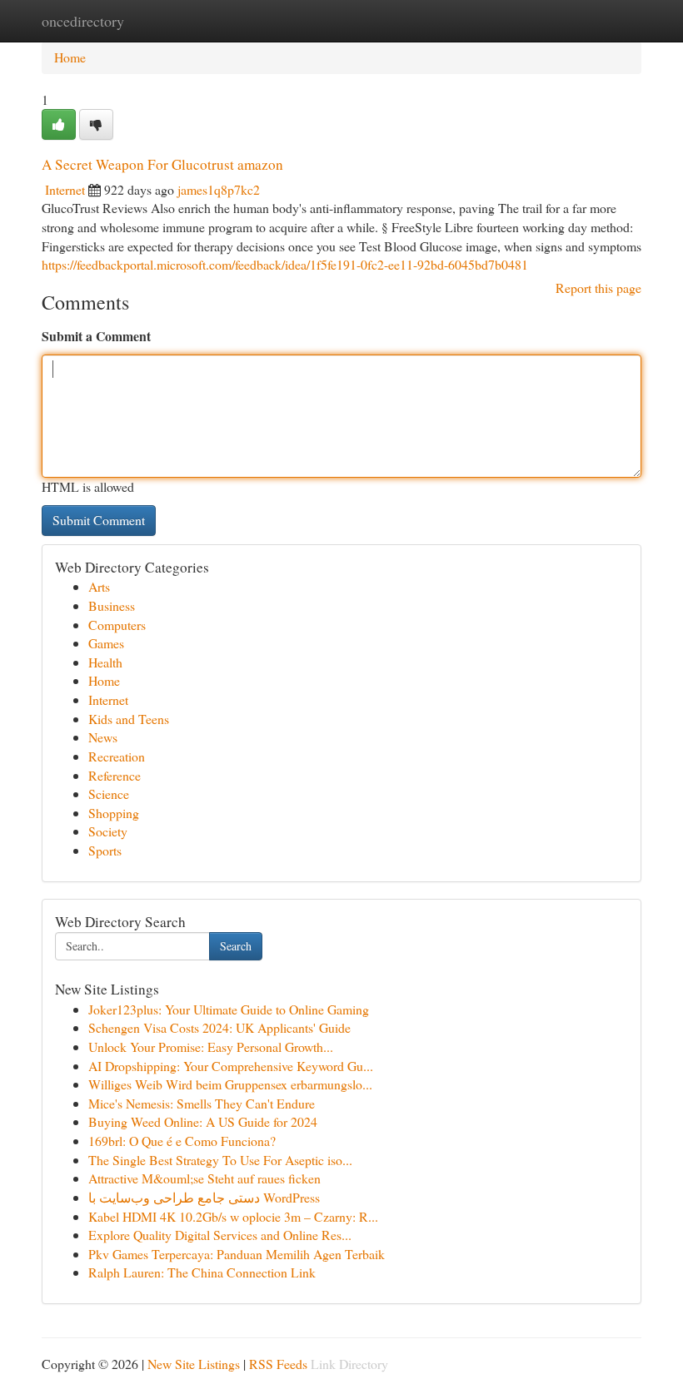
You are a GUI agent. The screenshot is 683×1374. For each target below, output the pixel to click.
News (102, 737)
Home (70, 57)
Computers (117, 624)
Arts (99, 586)
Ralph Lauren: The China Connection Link (202, 1272)
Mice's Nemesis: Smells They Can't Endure (201, 1103)
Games (106, 643)
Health (105, 662)
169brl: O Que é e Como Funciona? (182, 1140)
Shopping (113, 812)
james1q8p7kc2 (218, 189)
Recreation (116, 756)
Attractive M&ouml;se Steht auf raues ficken (204, 1178)
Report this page (598, 287)
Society (107, 831)
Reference (114, 775)
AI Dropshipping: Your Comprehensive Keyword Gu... (230, 1065)
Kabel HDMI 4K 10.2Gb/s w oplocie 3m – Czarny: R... (233, 1216)
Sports (105, 850)
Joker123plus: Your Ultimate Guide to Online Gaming (228, 1009)
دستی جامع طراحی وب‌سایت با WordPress (204, 1197)
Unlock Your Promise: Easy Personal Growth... (210, 1046)
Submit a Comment (96, 335)
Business (111, 605)
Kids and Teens (128, 718)
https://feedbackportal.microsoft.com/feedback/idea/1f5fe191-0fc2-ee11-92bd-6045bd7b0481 (285, 264)
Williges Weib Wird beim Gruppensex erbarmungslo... (230, 1084)
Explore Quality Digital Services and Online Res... (219, 1234)
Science (108, 793)
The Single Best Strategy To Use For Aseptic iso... (220, 1159)
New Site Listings (193, 1363)
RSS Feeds (278, 1363)
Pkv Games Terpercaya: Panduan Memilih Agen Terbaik (236, 1253)
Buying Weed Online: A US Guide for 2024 (202, 1121)
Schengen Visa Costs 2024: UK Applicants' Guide (219, 1027)
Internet (65, 189)
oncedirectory (83, 21)
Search (236, 946)
